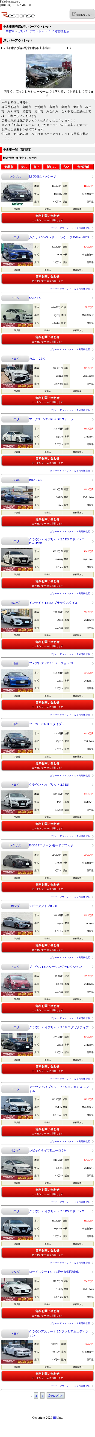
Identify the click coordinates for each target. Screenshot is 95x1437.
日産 (15, 663)
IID (55, 1417)
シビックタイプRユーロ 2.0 (47, 1150)
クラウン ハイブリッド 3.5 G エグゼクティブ (59, 1027)
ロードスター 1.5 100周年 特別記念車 (54, 1272)
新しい (51, 167)
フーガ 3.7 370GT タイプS (46, 724)
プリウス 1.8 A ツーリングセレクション (55, 966)
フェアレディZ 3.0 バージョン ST (51, 663)
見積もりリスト (84, 15)
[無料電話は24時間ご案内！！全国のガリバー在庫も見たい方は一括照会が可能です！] (49, 87)
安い (24, 167)
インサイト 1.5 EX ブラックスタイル (53, 602)
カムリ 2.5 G (37, 358)
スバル (15, 480)
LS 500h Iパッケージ (42, 176)
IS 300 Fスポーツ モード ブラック (51, 845)
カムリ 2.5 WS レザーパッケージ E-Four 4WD (59, 237)
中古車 (10, 31)
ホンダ (15, 602)
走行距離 (83, 167)
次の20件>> (55, 1395)
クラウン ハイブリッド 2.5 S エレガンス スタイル (59, 1089)
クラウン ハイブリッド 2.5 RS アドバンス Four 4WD (56, 541)
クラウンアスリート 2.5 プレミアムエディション (58, 1333)
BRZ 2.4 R (35, 480)
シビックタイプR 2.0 (43, 906)
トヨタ (15, 237)
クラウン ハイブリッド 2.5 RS (49, 784)
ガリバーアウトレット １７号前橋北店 (43, 31)
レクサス (15, 176)
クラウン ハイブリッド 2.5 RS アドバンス (56, 1211)
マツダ (15, 1272)
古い (66, 167)
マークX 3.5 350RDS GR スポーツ (51, 419)
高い (36, 167)
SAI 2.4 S (35, 298)
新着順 (8, 167)
